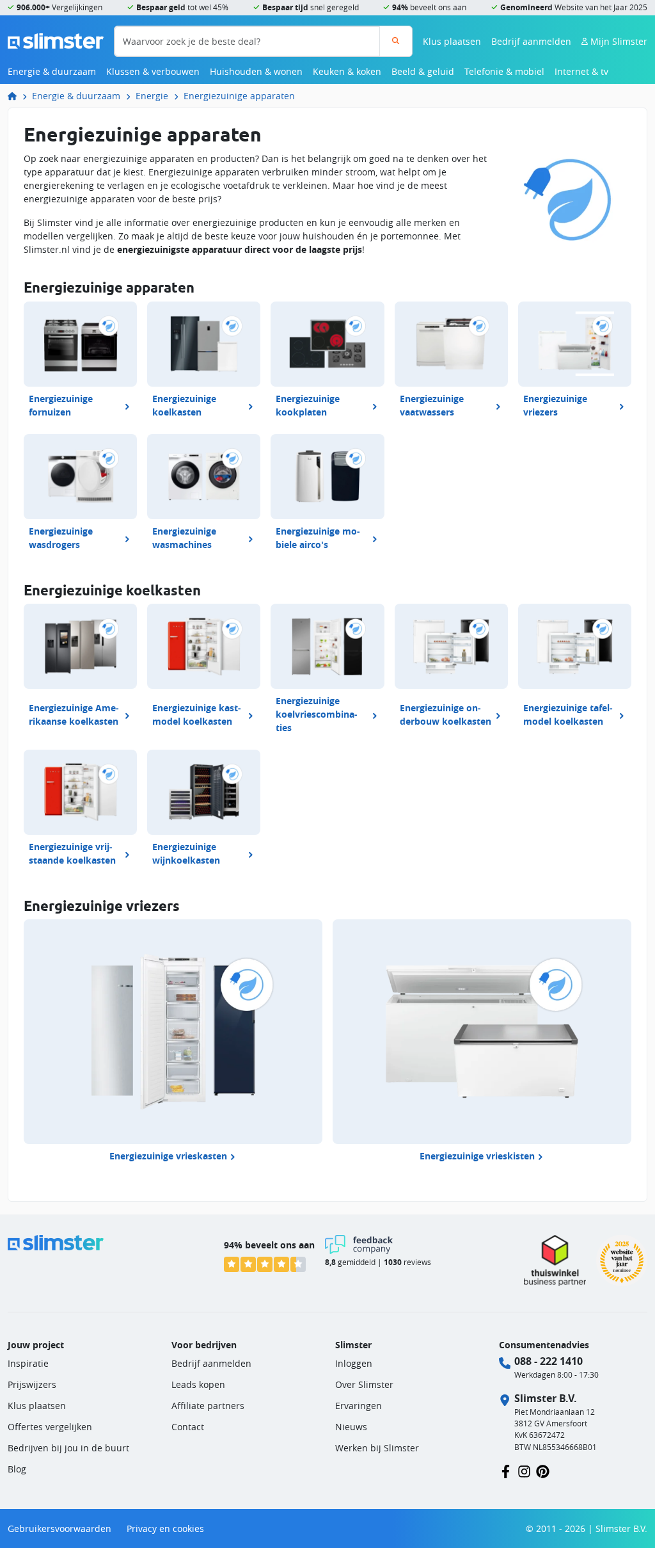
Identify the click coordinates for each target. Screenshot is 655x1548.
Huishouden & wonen (256, 71)
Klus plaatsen (452, 41)
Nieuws (351, 1427)
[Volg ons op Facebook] (505, 1470)
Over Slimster (364, 1384)
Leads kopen (198, 1384)
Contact (187, 1427)
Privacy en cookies (165, 1528)
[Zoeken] (395, 41)
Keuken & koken (347, 71)
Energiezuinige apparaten (239, 96)
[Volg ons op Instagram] (524, 1470)
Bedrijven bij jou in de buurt (68, 1448)
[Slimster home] (56, 40)
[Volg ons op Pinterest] (542, 1470)
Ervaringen (358, 1405)
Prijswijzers (32, 1384)
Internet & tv (581, 71)
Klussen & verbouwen (153, 71)
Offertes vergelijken (50, 1427)
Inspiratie (28, 1363)
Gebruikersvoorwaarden (59, 1528)
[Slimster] (17, 96)
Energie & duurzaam (52, 71)
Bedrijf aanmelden (531, 41)
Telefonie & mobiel (504, 71)
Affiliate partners (207, 1405)
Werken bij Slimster (377, 1448)
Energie (152, 96)
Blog (17, 1469)
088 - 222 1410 (548, 1361)
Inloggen (353, 1363)
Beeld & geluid (422, 71)
